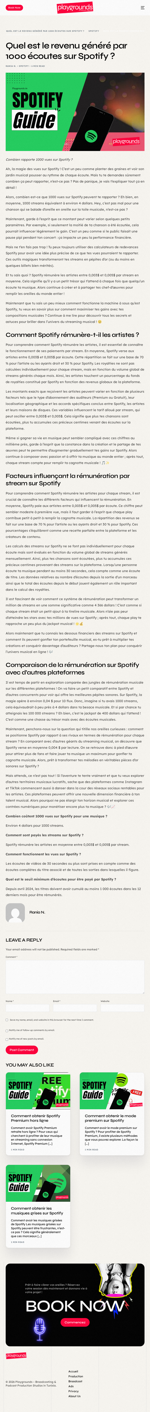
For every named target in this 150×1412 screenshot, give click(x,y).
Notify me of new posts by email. (26, 1038)
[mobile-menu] (138, 7)
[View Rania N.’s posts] (15, 912)
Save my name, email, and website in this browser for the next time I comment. (52, 1019)
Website (105, 1001)
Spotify (24, 66)
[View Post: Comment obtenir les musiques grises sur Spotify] (38, 1183)
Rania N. (11, 66)
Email (56, 1001)
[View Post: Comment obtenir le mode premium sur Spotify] (112, 1090)
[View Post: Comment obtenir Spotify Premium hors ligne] (38, 1090)
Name (10, 1001)
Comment (11, 957)
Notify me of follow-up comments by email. (32, 1030)
